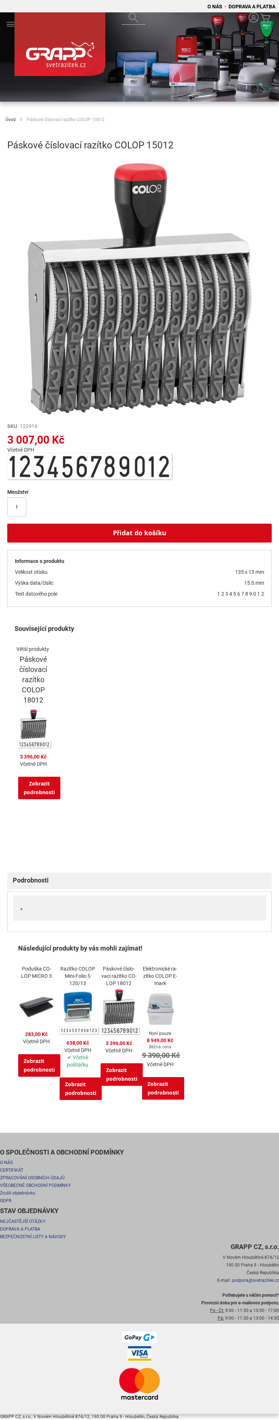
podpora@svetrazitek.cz (255, 1280)
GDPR (5, 1200)
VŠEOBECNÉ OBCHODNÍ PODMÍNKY (35, 1185)
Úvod (10, 119)
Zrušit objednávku (17, 1193)
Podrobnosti (31, 880)
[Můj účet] (253, 18)
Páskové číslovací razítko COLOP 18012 (33, 679)
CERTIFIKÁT (11, 1170)
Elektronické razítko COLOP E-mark (160, 976)
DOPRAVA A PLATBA (252, 6)
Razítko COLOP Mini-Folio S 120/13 (77, 976)
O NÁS (215, 6)
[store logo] (60, 47)
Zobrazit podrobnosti (39, 788)
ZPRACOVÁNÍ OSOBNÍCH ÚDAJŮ (32, 1177)
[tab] (139, 881)
